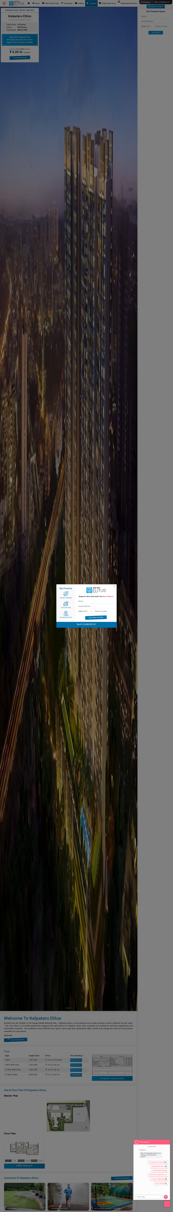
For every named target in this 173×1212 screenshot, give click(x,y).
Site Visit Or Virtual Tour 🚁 (158, 1175)
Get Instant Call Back (96, 617)
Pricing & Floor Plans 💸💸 (158, 1162)
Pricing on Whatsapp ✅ (159, 1179)
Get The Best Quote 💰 (159, 1170)
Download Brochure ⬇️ (159, 1166)
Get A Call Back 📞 (161, 1183)
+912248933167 (87, 624)
